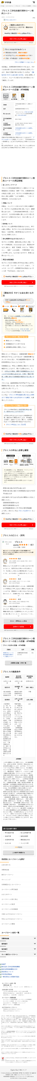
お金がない (21, 995)
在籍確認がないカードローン (11, 884)
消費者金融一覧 (7, 985)
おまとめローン (7, 894)
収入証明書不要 (26, 833)
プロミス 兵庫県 (26, 6)
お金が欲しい (6, 995)
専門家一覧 (21, 1073)
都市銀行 (4, 944)
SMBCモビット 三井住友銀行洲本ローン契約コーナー (8, 654)
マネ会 (2, 6)
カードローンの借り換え (10, 899)
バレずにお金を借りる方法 (10, 991)
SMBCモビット (28, 987)
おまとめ (8, 843)
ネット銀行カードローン (10, 954)
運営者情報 (15, 1073)
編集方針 (34, 1073)
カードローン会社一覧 (9, 983)
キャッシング (6, 879)
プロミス (17, 6)
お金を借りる (6, 865)
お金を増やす (19, 993)
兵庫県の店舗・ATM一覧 (18, 663)
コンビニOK (25, 843)
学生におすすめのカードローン (12, 919)
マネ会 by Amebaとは (6, 1073)
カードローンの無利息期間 (10, 999)
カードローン (9, 6)
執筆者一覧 (28, 1073)
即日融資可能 (9, 833)
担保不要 (8, 836)
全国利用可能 (9, 840)
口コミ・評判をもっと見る (18, 621)
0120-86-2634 (22, 115)
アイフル (5, 987)
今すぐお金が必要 (23, 991)
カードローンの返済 (8, 904)
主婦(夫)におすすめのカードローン (12, 1009)
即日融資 (15, 1003)
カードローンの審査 (8, 924)
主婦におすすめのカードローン (12, 914)
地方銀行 (4, 949)
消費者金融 (5, 870)
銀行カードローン (7, 875)
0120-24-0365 (29, 112)
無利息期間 (24, 836)
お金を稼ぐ (14, 995)
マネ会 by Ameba (11, 1031)
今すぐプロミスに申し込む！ (19, 39)
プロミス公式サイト (25, 511)
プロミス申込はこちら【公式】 (16, 424)
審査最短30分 (25, 840)
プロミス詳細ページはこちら (24, 62)
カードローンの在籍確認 (10, 909)
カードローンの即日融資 (10, 889)
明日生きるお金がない (9, 993)
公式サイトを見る (18, 626)
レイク (21, 987)
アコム (11, 987)
